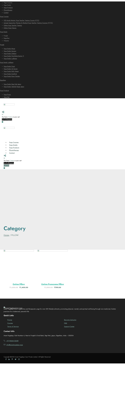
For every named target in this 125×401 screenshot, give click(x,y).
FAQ (65, 323)
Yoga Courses (4, 17)
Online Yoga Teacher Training (13, 25)
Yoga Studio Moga (9, 49)
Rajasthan (3, 80)
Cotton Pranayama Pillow (52, 284)
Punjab (2, 45)
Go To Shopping (7, 119)
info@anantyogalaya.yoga (14, 345)
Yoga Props (7, 95)
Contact (6, 13)
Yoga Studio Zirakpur (10, 54)
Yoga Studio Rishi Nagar (11, 71)
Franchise (6, 166)
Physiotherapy (8, 10)
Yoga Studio (3, 32)
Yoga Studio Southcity (10, 74)
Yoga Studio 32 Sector (11, 69)
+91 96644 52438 (12, 341)
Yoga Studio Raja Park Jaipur (12, 84)
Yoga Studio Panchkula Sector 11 (14, 56)
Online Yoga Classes (10, 28)
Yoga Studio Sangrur (10, 51)
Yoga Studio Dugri (9, 66)
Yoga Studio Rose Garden (12, 76)
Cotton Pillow (19, 284)
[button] (19, 264)
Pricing (9, 320)
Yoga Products (8, 8)
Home (6, 235)
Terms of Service (13, 326)
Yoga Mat (6, 97)
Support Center (69, 326)
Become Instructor (70, 320)
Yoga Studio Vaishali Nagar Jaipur (14, 87)
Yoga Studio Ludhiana (10, 59)
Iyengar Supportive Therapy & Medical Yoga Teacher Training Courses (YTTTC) (28, 23)
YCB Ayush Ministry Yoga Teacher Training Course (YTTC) (21, 20)
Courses (10, 323)
